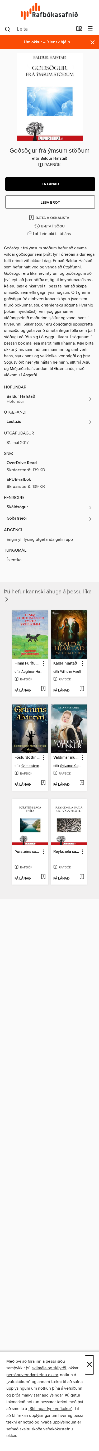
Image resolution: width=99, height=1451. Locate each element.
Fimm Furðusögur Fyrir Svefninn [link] (28, 663)
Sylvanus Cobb (71, 766)
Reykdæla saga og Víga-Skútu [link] (66, 851)
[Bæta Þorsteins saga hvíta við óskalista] (43, 877)
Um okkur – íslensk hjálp (47, 42)
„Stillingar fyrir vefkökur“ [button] (50, 1408)
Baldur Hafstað (53, 158)
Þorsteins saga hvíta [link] (28, 851)
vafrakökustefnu (58, 1429)
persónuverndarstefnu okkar (32, 1374)
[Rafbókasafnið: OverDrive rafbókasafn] (49, 11)
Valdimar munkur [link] (66, 757)
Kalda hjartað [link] (65, 663)
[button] (50, 184)
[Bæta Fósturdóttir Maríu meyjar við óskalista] (43, 783)
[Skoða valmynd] (90, 28)
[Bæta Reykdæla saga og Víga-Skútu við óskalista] (81, 877)
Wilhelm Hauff (70, 672)
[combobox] (38, 29)
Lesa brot (50, 202)
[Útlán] (79, 29)
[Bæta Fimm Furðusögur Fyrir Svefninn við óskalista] (43, 689)
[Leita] (7, 29)
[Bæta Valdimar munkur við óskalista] (81, 783)
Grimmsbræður (32, 766)
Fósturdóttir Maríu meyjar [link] (28, 757)
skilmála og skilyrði (49, 1368)
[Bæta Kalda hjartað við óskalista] (81, 689)
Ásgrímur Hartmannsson (32, 672)
